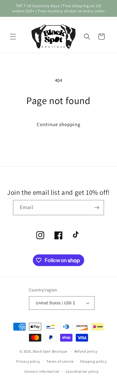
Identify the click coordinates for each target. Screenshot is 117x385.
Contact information (41, 371)
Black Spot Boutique (50, 351)
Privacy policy (28, 361)
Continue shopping (59, 124)
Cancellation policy (82, 371)
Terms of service (60, 361)
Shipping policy (93, 361)
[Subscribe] (96, 207)
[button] (13, 36)
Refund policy (86, 351)
